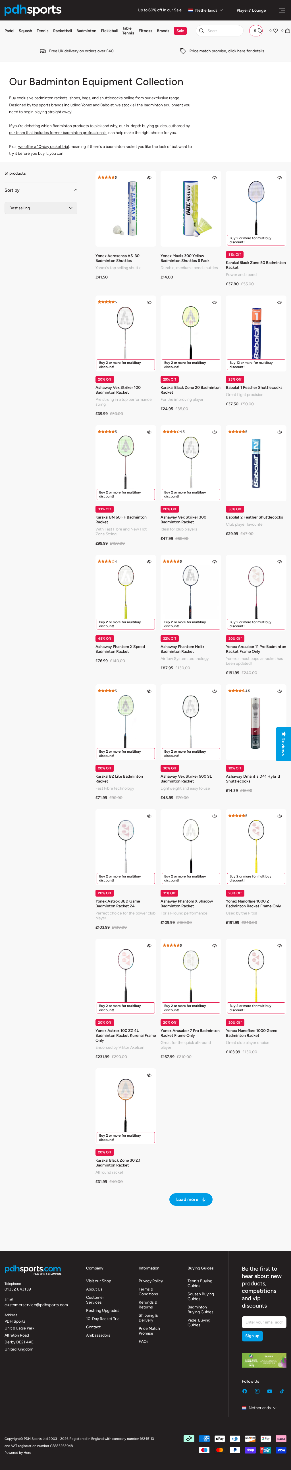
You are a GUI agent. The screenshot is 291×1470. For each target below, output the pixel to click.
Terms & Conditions (148, 1291)
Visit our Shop (98, 1281)
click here (233, 51)
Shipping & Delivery (148, 1318)
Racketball (62, 30)
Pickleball (109, 30)
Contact (93, 1327)
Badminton (86, 30)
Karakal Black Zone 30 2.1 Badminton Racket (117, 1163)
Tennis (43, 30)
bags (86, 98)
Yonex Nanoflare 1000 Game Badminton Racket (251, 1033)
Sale (178, 10)
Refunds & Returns (148, 1305)
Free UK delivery (59, 51)
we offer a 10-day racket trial (43, 146)
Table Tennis (128, 31)
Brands (163, 30)
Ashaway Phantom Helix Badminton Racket (182, 649)
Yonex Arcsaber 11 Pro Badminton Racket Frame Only (256, 649)
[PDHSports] (33, 10)
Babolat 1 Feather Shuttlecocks (254, 387)
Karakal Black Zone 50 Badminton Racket (256, 265)
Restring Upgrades (102, 1310)
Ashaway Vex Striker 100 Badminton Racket (118, 390)
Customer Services (95, 1300)
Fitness (145, 30)
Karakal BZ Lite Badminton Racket (119, 779)
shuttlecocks (111, 98)
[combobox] (220, 30)
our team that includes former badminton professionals (58, 132)
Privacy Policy (151, 1281)
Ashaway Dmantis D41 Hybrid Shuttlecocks (253, 779)
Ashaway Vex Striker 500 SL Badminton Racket (186, 779)
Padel (9, 30)
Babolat (107, 105)
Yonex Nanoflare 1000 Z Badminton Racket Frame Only (253, 904)
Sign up (252, 1335)
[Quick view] (149, 177)
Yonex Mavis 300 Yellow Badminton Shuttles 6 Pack (185, 258)
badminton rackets (51, 98)
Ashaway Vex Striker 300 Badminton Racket (183, 520)
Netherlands (206, 10)
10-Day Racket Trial (103, 1318)
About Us (94, 1289)
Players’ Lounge (251, 10)
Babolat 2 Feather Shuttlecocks (254, 517)
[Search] (201, 30)
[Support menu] (281, 10)
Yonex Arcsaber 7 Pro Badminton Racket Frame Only (190, 1033)
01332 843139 (18, 1289)
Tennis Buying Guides (200, 1283)
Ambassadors (98, 1335)
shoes (74, 98)
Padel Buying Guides (199, 1322)
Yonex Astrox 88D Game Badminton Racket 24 (117, 904)
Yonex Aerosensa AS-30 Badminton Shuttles (117, 258)
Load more (187, 1199)
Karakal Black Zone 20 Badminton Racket (191, 390)
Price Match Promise (149, 1331)
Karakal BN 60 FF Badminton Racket (121, 520)
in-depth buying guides (146, 125)
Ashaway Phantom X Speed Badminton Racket (120, 649)
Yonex (86, 105)
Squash (25, 30)
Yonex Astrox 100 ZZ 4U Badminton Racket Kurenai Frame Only (125, 1035)
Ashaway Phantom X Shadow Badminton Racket (187, 904)
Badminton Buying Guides (200, 1309)
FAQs (144, 1341)
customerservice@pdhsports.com (36, 1304)
